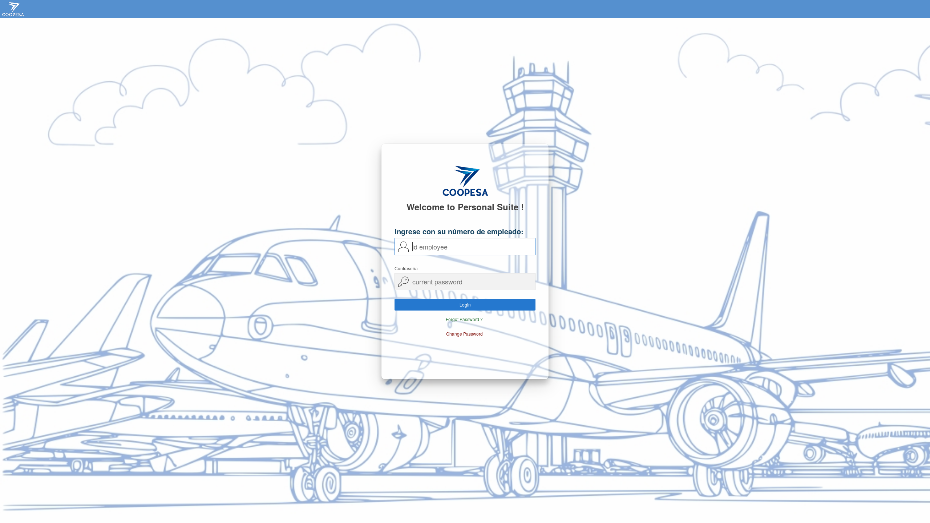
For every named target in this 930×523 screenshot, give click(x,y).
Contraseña (406, 268)
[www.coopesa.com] (16, 9)
